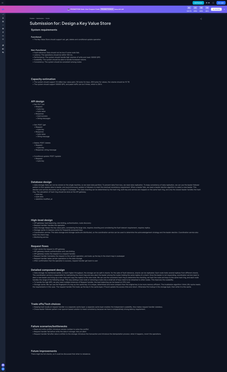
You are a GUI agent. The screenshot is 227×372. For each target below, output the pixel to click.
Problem (32, 18)
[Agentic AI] (3, 28)
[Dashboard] (3, 14)
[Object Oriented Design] (3, 21)
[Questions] (3, 45)
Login (222, 3)
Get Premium (198, 3)
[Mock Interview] (3, 35)
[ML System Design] (3, 32)
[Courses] (3, 39)
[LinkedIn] (206, 3)
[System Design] (3, 18)
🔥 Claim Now (216, 9)
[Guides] (3, 48)
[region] (2, 186)
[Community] (3, 52)
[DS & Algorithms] (3, 25)
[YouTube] (209, 3)
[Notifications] (213, 3)
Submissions (40, 18)
